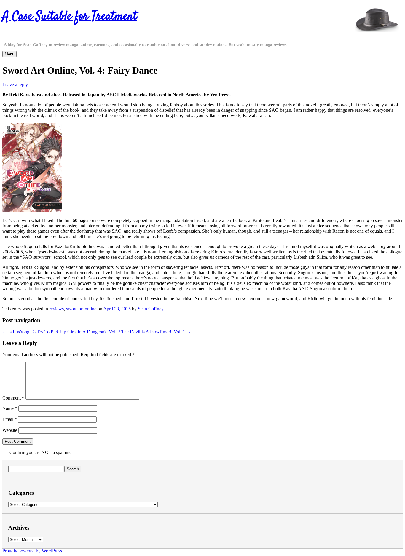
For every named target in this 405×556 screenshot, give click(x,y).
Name (9, 408)
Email (9, 419)
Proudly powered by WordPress (32, 550)
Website (9, 430)
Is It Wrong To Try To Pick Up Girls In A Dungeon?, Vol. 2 (61, 331)
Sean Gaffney (150, 308)
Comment (13, 397)
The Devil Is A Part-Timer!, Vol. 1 (156, 331)
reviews (56, 308)
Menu (9, 54)
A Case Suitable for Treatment (69, 16)
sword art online (81, 308)
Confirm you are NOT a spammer (40, 452)
